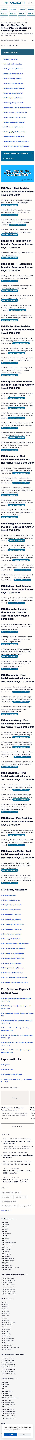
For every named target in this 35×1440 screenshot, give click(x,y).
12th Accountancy (7, 1245)
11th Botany (5, 1318)
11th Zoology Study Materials (13, 103)
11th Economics (6, 1329)
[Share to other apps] (16, 45)
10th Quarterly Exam (8, 1402)
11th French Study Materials (13, 74)
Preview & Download (9, 205)
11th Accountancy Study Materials (15, 112)
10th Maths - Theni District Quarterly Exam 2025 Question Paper (18, 1172)
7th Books (22, 13)
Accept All (10, 1434)
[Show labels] (6, 1210)
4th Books (31, 9)
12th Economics (6, 1249)
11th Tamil (4, 1302)
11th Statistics (6, 1336)
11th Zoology (5, 1320)
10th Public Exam (7, 1407)
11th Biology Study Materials (13, 93)
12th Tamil (5, 1222)
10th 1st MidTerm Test (8, 1416)
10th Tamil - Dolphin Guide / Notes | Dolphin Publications (18, 1156)
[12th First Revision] (17, 1138)
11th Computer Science (8, 1322)
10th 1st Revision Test (8, 1409)
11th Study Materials (10, 59)
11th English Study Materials (13, 69)
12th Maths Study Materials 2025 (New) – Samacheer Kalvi (17, 1142)
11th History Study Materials (13, 127)
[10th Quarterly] (15, 1168)
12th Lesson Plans (7, 1265)
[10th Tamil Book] (22, 1152)
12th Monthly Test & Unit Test (10, 1267)
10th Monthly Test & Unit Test (10, 1398)
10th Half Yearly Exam (8, 1404)
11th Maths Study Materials (12, 78)
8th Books (31, 13)
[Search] (32, 2)
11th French (5, 1306)
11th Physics (5, 1311)
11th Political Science (8, 1340)
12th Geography (6, 1254)
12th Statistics (6, 1256)
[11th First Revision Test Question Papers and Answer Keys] (15, 1098)
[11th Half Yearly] (27, 1161)
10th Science (5, 1389)
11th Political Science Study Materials (16, 146)
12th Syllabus (6, 1263)
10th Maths (5, 1386)
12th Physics (5, 1231)
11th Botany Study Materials (13, 98)
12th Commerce (6, 1247)
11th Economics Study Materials (14, 122)
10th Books (13, 18)
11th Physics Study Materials (13, 83)
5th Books (4, 13)
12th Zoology (5, 1240)
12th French (5, 1227)
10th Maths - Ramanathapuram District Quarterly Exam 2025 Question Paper (16, 1181)
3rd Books (22, 9)
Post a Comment (17, 1126)
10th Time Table (6, 1400)
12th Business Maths (8, 1258)
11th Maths (5, 1309)
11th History (5, 1331)
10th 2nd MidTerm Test (8, 1418)
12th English (5, 1224)
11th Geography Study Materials (14, 132)
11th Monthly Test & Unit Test (11, 1074)
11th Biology (5, 1315)
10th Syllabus (6, 1393)
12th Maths (5, 1229)
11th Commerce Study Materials (14, 117)
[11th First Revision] (17, 1161)
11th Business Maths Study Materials (16, 141)
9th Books (4, 18)
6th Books (13, 13)
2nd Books (13, 9)
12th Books (31, 18)
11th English (5, 1304)
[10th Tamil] (14, 1152)
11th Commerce (6, 1327)
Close (24, 1434)
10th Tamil (5, 1382)
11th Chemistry (6, 1313)
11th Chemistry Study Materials (14, 88)
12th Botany (5, 1238)
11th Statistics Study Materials (13, 136)
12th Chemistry (6, 1233)
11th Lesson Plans (7, 1070)
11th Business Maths (8, 1338)
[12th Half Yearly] (27, 1138)
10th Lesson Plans (7, 1395)
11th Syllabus (5, 1065)
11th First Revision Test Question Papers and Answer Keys (12, 1109)
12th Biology (5, 1236)
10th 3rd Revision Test (8, 1413)
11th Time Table (6, 1349)
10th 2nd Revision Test (8, 1411)
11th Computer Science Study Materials (17, 107)
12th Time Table (6, 1269)
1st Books (4, 9)
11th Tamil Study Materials (12, 64)
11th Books (22, 18)
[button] (29, 2)
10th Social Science (7, 1391)
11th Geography (6, 1334)
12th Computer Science (9, 1242)
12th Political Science (8, 1260)
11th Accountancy (7, 1324)
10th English (5, 1384)
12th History (5, 1251)
